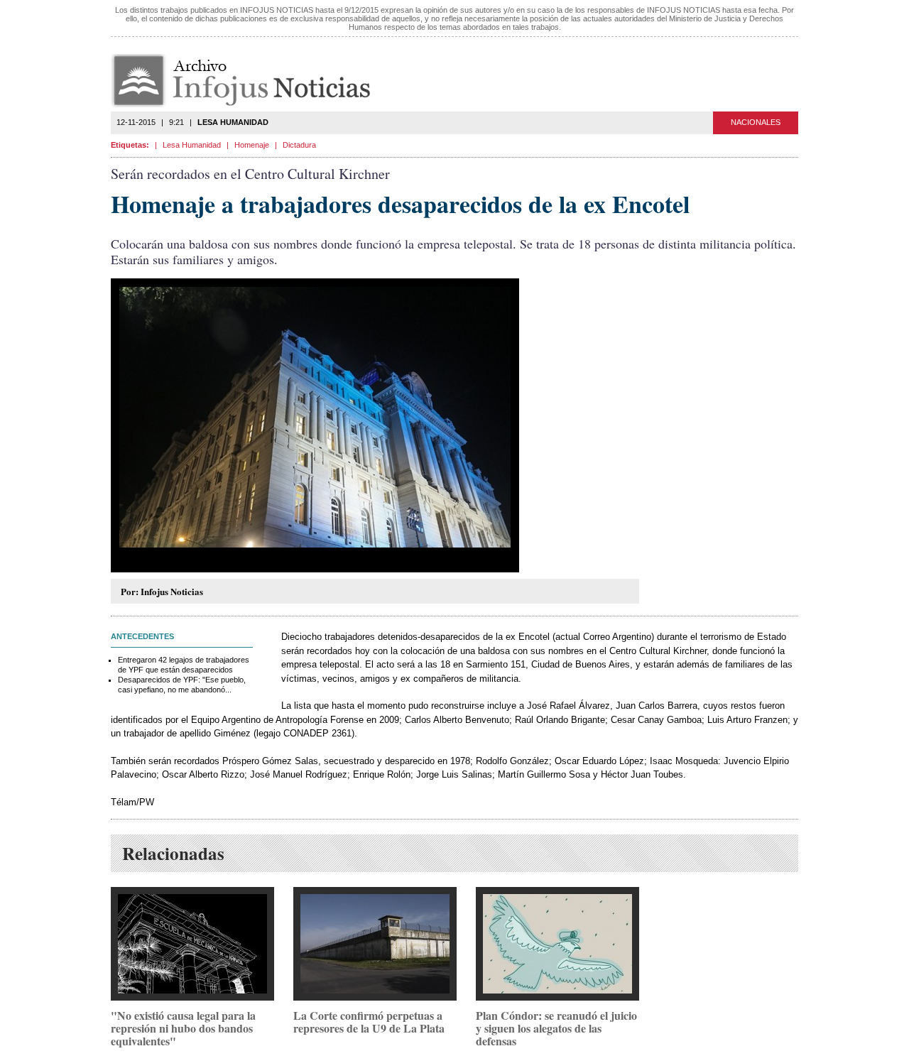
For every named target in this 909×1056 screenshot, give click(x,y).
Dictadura (299, 145)
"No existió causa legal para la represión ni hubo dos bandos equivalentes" (183, 1028)
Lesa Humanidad (192, 145)
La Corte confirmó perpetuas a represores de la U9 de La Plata (369, 1021)
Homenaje (251, 145)
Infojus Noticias (252, 80)
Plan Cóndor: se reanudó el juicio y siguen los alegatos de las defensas (556, 1028)
